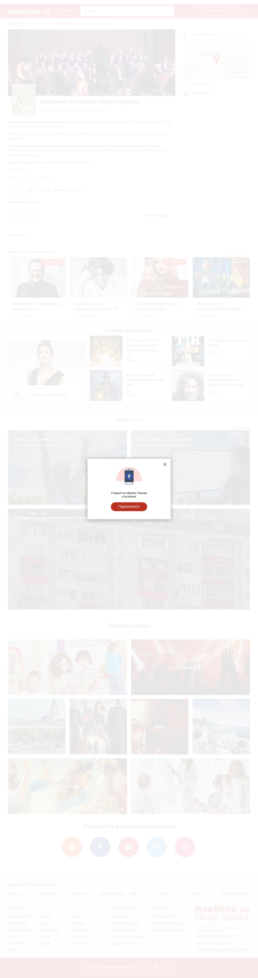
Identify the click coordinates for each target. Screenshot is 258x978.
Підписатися (128, 507)
